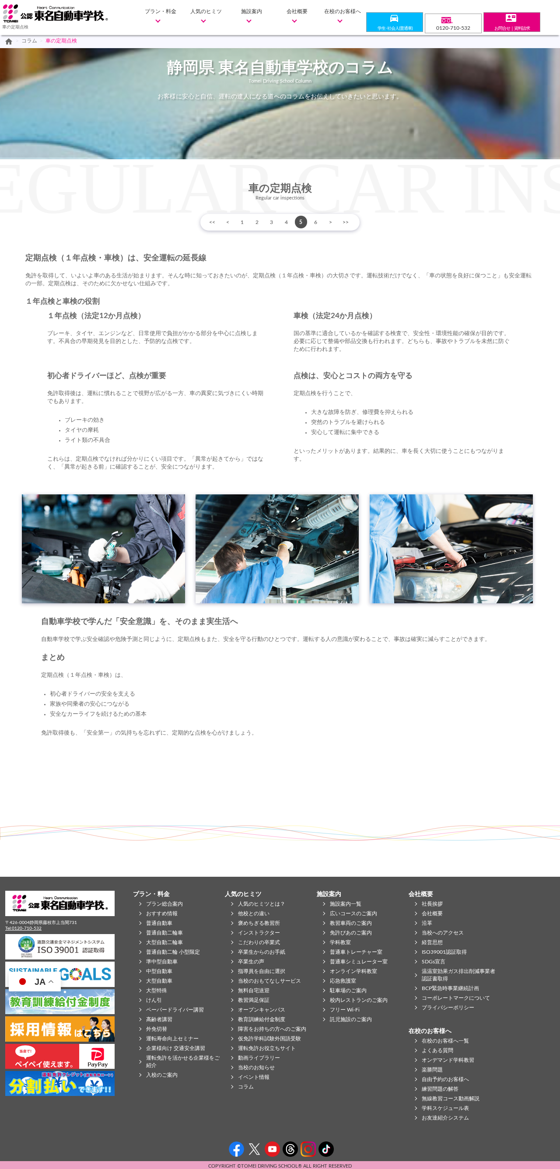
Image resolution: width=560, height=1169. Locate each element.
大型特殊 (156, 990)
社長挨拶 (432, 903)
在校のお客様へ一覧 (445, 1040)
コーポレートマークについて (456, 998)
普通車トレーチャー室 (356, 952)
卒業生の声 (251, 961)
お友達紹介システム (445, 1117)
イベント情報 (254, 1077)
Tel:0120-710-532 (23, 928)
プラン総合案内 (164, 903)
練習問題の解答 (440, 1089)
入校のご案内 (162, 1075)
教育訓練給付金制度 (261, 1019)
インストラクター (259, 932)
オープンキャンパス (261, 1009)
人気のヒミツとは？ (261, 903)
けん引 (154, 1000)
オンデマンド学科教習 (448, 1060)
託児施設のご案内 (351, 1019)
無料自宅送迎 (254, 990)
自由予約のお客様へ (445, 1079)
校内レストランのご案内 (359, 1000)
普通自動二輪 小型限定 (173, 952)
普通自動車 (159, 923)
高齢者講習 (159, 1019)
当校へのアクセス (443, 932)
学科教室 (340, 942)
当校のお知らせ (256, 1067)
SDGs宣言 (433, 961)
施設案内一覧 (345, 903)
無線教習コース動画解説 (451, 1098)
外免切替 (156, 1029)
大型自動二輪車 (164, 942)
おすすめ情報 (162, 913)
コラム (29, 40)
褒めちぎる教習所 (259, 923)
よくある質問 (437, 1050)
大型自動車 (159, 981)
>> (346, 222)
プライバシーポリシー (448, 1007)
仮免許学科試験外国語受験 (269, 1038)
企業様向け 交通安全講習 (175, 1048)
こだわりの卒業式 (259, 942)
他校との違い (254, 913)
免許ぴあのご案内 (351, 932)
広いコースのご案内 (353, 913)
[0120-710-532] (453, 19)
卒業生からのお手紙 (261, 952)
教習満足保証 (254, 1000)
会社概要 (297, 11)
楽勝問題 (432, 1069)
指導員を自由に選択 (261, 971)
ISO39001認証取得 (444, 952)
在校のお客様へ (342, 11)
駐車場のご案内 (348, 990)
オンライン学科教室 (353, 971)
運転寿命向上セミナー (172, 1038)
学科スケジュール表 (445, 1108)
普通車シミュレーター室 (359, 961)
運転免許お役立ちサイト (267, 1048)
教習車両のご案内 (351, 923)
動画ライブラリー (259, 1057)
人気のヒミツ (206, 11)
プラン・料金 (160, 11)
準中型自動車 (162, 961)
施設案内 (251, 11)
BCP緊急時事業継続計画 (450, 988)
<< (212, 222)
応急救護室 (343, 981)
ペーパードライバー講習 (175, 1009)
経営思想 (432, 942)
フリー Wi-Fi (345, 1009)
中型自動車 (159, 971)
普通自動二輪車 (164, 932)
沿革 (427, 923)
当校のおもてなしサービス (269, 981)
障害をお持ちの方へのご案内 (272, 1029)
